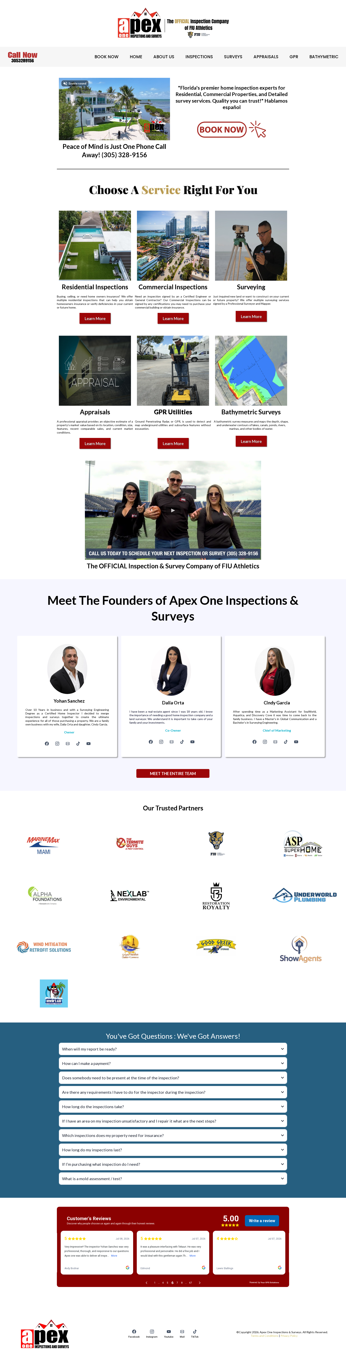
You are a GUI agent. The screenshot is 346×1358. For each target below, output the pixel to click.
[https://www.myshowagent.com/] (303, 946)
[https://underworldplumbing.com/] (303, 896)
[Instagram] (57, 743)
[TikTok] (78, 743)
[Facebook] (47, 743)
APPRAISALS (265, 57)
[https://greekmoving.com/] (216, 946)
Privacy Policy (289, 1335)
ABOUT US (163, 57)
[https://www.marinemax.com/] (43, 844)
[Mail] (67, 743)
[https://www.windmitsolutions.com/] (43, 946)
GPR (294, 57)
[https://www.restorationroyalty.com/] (216, 896)
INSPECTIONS (199, 57)
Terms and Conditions (264, 1335)
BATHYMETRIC (323, 57)
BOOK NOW (107, 57)
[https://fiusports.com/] (216, 844)
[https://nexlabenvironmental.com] (130, 895)
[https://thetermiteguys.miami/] (130, 844)
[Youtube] (88, 743)
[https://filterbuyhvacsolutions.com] (43, 896)
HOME (136, 57)
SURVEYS (233, 57)
